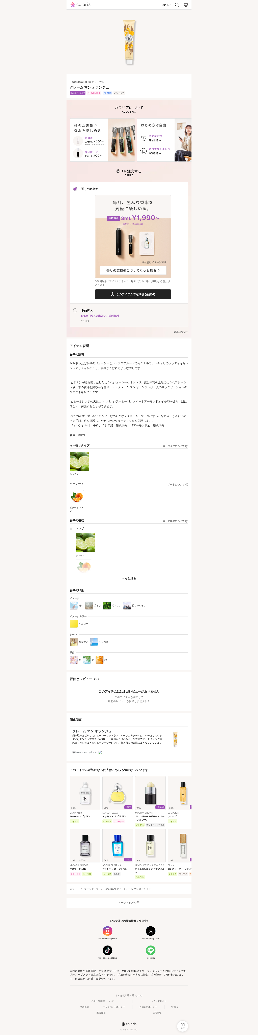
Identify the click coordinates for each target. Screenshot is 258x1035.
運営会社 (101, 1012)
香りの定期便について (103, 1001)
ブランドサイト (158, 1001)
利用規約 (84, 1007)
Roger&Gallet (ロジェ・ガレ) (87, 81)
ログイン (166, 4)
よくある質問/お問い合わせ (129, 995)
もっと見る (129, 578)
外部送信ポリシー (148, 1007)
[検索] (177, 5)
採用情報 (157, 1012)
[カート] (185, 4)
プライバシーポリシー (114, 1007)
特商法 (174, 1007)
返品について (181, 331)
